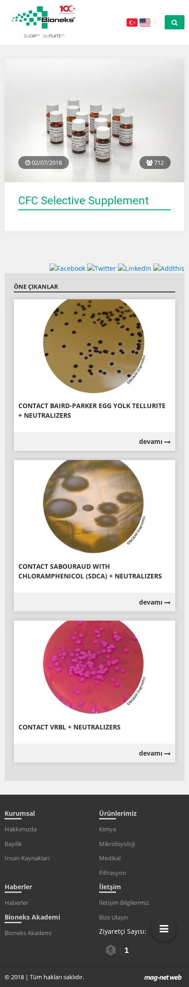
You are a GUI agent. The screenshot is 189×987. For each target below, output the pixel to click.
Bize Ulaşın (113, 917)
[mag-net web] (163, 977)
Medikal (110, 858)
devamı (151, 441)
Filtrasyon (112, 873)
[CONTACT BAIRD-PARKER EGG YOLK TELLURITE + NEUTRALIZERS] (94, 346)
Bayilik (13, 844)
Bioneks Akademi (28, 933)
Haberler (16, 902)
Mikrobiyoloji (117, 844)
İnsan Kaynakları (27, 858)
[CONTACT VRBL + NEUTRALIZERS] (94, 668)
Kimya (107, 829)
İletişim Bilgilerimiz (124, 902)
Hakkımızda (21, 829)
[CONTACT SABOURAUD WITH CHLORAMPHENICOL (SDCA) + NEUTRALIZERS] (94, 507)
